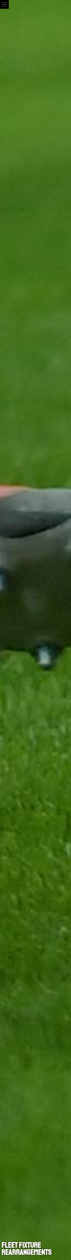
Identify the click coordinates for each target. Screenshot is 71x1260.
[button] (4, 4)
